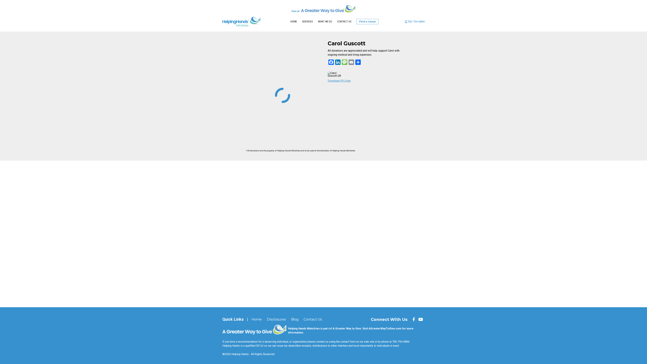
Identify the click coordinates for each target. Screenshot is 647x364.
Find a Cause (367, 21)
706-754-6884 (416, 21)
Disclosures (276, 319)
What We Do (325, 21)
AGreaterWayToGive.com (385, 328)
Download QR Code (339, 80)
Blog (295, 319)
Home (293, 21)
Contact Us (344, 21)
